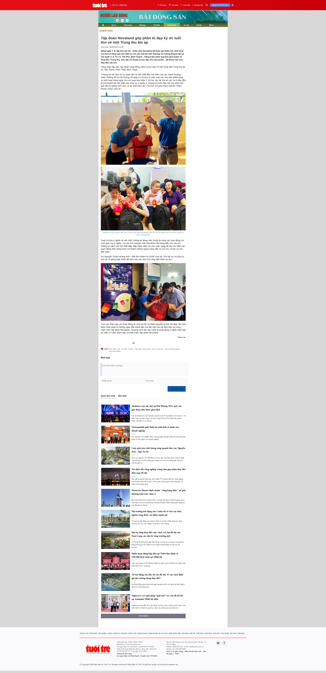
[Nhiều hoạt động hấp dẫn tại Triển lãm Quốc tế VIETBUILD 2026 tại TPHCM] (115, 561)
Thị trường (128, 25)
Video (110, 633)
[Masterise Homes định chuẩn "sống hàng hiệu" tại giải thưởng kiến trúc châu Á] (115, 498)
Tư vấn (186, 25)
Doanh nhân (171, 25)
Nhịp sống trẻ (175, 633)
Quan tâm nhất (108, 396)
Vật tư (211, 25)
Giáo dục (208, 633)
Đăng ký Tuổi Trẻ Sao (220, 5)
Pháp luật (132, 633)
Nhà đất (216, 633)
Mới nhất (122, 396)
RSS (177, 654)
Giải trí (192, 633)
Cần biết (186, 5)
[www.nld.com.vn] (103, 25)
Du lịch (164, 633)
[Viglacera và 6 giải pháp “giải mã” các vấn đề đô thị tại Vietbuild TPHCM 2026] (115, 603)
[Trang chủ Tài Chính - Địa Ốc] (111, 15)
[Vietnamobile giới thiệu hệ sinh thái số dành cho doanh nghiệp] (115, 434)
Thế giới (124, 633)
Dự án (114, 25)
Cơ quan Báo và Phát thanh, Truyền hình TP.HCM (137, 656)
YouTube (174, 5)
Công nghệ (153, 633)
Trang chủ (84, 633)
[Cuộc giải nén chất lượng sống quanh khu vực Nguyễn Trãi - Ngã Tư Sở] (115, 455)
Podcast (163, 5)
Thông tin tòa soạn (124, 654)
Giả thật (233, 633)
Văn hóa (185, 633)
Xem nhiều (102, 633)
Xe (160, 633)
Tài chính (156, 25)
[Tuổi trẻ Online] (98, 648)
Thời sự (116, 633)
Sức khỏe (225, 633)
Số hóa (198, 25)
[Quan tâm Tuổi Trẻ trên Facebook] (224, 643)
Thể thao (200, 633)
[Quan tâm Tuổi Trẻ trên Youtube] (218, 643)
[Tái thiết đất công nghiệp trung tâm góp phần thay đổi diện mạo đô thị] (115, 476)
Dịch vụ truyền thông (174, 651)
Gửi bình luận (177, 389)
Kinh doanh (142, 633)
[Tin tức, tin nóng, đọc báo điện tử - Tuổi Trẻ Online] (99, 5)
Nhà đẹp (142, 25)
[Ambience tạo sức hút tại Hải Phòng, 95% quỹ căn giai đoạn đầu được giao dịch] (115, 413)
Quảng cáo (198, 5)
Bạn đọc (241, 633)
